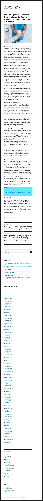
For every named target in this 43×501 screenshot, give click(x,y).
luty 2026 (7, 304)
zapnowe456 (8, 217)
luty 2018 (7, 419)
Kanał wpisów (8, 488)
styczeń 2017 (8, 436)
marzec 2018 (8, 417)
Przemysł (7, 464)
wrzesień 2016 (8, 441)
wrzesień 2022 (8, 354)
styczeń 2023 (8, 349)
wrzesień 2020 (8, 389)
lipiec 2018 (7, 413)
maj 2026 (7, 300)
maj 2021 (7, 379)
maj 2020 (7, 394)
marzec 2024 (8, 335)
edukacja (7, 459)
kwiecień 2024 (8, 334)
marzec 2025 (8, 320)
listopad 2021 (8, 369)
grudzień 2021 (8, 368)
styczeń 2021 (8, 385)
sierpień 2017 (8, 425)
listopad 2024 (8, 324)
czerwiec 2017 (8, 428)
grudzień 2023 (8, 340)
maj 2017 (7, 430)
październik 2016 (9, 439)
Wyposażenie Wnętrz (10, 474)
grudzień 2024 (8, 323)
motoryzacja (8, 462)
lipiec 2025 (7, 314)
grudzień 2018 (8, 408)
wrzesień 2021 (8, 372)
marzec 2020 (8, 396)
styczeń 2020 (8, 397)
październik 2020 (9, 388)
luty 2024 (7, 337)
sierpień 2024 (8, 329)
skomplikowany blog (12, 7)
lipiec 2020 (7, 393)
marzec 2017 (8, 433)
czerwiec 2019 (8, 402)
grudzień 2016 (8, 437)
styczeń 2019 (8, 406)
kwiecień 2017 (8, 431)
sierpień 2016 (8, 442)
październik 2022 (9, 352)
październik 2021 (9, 371)
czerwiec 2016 (8, 444)
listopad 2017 (8, 422)
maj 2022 (7, 360)
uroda (6, 471)
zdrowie (18, 217)
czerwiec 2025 (8, 315)
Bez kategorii (8, 456)
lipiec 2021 (7, 375)
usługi (6, 473)
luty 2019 (7, 405)
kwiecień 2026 (8, 301)
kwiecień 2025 (8, 318)
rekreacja (7, 467)
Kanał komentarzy (9, 490)
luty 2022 (7, 365)
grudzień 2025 (8, 307)
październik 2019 (9, 399)
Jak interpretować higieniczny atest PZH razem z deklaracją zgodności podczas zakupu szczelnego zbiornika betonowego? (18, 268)
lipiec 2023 (7, 343)
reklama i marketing (10, 465)
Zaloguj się (7, 487)
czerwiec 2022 (8, 358)
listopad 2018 (8, 410)
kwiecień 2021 (8, 380)
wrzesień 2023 (8, 341)
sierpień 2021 (8, 374)
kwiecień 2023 (8, 346)
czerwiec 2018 (8, 414)
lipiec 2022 (7, 357)
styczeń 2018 (8, 420)
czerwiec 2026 (8, 298)
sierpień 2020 (8, 391)
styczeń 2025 (8, 321)
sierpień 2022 (8, 355)
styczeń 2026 (8, 306)
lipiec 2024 (7, 331)
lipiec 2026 (7, 297)
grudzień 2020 (8, 386)
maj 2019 (7, 403)
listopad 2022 (8, 351)
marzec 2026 (8, 303)
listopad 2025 (8, 309)
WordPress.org (8, 491)
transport (7, 470)
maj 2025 (7, 317)
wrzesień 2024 (8, 327)
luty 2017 (7, 434)
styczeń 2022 (8, 366)
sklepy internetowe (9, 468)
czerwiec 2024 (8, 332)
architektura (8, 454)
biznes (6, 457)
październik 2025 (9, 310)
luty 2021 (7, 383)
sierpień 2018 (8, 411)
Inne (6, 460)
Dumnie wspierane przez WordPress (19, 497)
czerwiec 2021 (8, 377)
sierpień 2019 (8, 400)
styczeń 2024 (8, 338)
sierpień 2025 (8, 312)
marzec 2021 (8, 382)
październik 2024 (9, 326)
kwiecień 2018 (8, 416)
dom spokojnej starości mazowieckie (18, 192)
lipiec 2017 (7, 427)
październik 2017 (9, 423)
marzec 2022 (8, 363)
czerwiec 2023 (8, 345)
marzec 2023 (8, 348)
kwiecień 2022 (8, 362)
